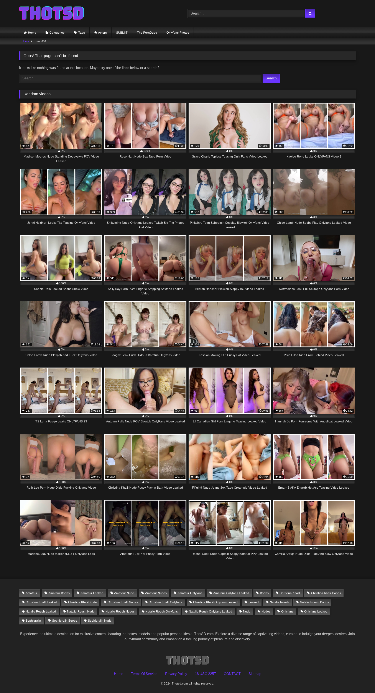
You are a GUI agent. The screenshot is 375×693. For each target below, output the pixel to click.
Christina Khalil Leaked (41, 602)
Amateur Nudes (156, 593)
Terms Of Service (144, 674)
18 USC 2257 (205, 674)
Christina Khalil (290, 593)
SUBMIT (122, 32)
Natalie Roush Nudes (120, 611)
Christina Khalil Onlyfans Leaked (215, 602)
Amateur (31, 593)
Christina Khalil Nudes (123, 602)
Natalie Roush (279, 602)
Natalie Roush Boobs (314, 602)
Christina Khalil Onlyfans (165, 602)
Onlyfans (287, 611)
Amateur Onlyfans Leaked (231, 593)
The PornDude (147, 32)
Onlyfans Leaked (315, 611)
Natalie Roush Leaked (41, 611)
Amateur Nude (124, 593)
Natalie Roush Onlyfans (161, 611)
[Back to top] (361, 680)
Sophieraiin (33, 620)
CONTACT (232, 674)
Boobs (264, 593)
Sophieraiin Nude (100, 620)
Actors (102, 32)
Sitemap (254, 674)
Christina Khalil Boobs (326, 593)
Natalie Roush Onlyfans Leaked (210, 611)
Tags (81, 32)
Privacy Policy (176, 674)
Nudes (266, 611)
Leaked (253, 602)
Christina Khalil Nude (82, 602)
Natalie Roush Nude (81, 611)
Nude (246, 611)
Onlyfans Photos (177, 32)
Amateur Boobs (59, 593)
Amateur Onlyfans (190, 593)
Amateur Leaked (92, 593)
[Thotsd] (51, 13)
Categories (56, 32)
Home (32, 32)
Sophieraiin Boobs (64, 620)
